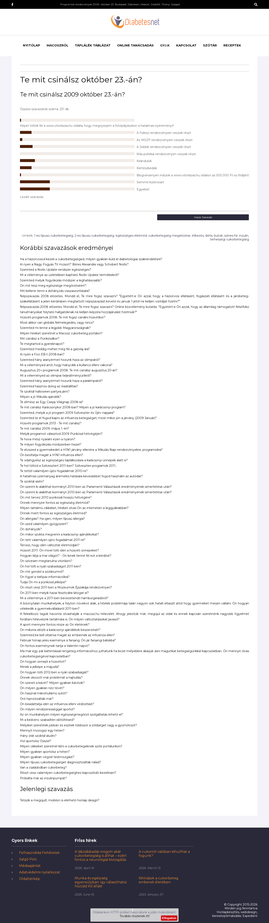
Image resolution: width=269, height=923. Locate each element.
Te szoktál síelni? (32, 481)
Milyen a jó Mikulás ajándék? (40, 397)
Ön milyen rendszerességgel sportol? (47, 709)
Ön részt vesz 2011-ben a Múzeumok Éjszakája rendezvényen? (66, 587)
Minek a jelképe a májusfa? (39, 667)
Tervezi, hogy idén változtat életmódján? (49, 545)
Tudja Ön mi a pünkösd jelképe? (43, 582)
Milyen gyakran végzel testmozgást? (47, 757)
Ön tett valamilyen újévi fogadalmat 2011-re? (52, 540)
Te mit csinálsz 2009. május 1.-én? (44, 428)
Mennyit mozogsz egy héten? (42, 730)
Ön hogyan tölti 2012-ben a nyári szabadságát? (54, 672)
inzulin (243, 235)
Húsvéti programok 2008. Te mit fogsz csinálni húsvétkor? (62, 317)
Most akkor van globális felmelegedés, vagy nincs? (57, 322)
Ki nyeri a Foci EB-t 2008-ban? (42, 354)
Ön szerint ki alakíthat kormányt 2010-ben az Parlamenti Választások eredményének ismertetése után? (96, 487)
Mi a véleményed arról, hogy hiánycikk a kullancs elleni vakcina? (66, 365)
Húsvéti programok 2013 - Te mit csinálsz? (51, 423)
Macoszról (57, 45)
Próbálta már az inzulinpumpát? (43, 778)
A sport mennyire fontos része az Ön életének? (55, 624)
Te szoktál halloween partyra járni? (45, 391)
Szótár (210, 45)
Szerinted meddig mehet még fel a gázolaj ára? (55, 349)
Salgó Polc (28, 859)
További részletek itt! (135, 916)
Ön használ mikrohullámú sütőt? (43, 693)
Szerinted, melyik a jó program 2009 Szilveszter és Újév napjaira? (67, 413)
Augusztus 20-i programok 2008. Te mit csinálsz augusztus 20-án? (68, 370)
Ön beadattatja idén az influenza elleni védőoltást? (57, 704)
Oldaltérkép (29, 879)
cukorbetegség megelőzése (169, 235)
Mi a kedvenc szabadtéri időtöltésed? (47, 720)
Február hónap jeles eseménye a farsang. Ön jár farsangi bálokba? (68, 640)
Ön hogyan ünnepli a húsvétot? (43, 661)
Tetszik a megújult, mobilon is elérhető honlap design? (59, 800)
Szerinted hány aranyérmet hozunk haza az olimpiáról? (60, 360)
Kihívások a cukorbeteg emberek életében (158, 880)
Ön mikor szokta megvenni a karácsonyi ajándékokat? (59, 534)
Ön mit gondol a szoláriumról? (42, 572)
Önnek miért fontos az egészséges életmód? (53, 513)
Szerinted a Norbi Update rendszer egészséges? (55, 270)
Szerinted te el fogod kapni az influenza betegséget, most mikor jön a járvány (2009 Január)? (88, 418)
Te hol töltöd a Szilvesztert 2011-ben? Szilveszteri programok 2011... (68, 466)
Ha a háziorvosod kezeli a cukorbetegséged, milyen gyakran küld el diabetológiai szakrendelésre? (91, 259)
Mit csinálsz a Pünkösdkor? (39, 338)
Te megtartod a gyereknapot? (42, 344)
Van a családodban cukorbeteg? (43, 767)
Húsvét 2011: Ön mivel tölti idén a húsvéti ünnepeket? (59, 550)
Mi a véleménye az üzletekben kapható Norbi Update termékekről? (69, 275)
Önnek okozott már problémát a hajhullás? (51, 677)
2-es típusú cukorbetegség (94, 235)
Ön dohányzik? (31, 529)
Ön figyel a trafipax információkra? (45, 577)
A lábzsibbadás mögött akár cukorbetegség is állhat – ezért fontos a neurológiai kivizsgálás (101, 856)
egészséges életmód (131, 235)
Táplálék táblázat (93, 45)
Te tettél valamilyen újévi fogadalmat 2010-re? (54, 471)
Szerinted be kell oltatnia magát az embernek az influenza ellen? (67, 635)
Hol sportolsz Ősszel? (35, 741)
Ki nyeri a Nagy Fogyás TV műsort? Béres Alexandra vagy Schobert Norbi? (74, 264)
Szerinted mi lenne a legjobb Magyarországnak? (55, 328)
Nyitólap (31, 45)
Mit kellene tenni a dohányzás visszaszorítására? (55, 291)
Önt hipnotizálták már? (37, 699)
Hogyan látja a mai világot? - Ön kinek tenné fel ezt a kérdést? (65, 556)
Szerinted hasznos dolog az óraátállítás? (49, 386)
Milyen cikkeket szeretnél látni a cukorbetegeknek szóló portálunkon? (71, 746)
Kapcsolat (186, 45)
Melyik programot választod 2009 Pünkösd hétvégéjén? (61, 434)
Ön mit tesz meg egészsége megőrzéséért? (53, 285)
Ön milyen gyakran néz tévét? (42, 688)
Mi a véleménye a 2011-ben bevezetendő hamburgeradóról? (64, 598)
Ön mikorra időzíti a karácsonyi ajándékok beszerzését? (60, 630)
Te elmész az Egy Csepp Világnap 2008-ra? (51, 402)
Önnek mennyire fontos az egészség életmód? (55, 503)
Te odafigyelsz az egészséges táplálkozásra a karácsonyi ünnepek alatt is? (74, 460)
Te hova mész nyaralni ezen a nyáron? (47, 439)
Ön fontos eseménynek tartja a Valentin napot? (55, 646)
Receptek (232, 45)
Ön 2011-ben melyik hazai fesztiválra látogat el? (54, 593)
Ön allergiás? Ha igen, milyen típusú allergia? (52, 519)
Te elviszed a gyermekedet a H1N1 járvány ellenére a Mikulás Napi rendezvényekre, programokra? (91, 450)
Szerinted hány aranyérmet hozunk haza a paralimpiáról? (61, 381)
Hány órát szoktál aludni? (38, 736)
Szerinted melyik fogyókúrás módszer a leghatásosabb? (61, 280)
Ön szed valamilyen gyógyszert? (44, 524)
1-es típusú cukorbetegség (53, 235)
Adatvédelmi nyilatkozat (39, 872)
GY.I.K (165, 45)
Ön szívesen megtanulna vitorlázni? (46, 561)
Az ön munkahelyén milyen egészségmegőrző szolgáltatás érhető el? (71, 714)
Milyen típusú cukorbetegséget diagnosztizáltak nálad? (60, 762)
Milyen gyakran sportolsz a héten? (45, 752)
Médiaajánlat (30, 866)
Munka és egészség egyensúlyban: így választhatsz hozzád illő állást (101, 882)
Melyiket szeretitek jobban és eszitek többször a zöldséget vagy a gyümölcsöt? (78, 725)
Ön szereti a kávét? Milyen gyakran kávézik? (52, 683)
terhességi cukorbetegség (229, 239)
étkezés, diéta (202, 235)
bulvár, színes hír (226, 235)
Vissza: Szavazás (203, 217)
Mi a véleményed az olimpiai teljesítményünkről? (55, 375)
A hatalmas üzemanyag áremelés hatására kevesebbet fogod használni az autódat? (81, 476)
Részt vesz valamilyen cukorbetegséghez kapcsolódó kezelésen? (68, 773)
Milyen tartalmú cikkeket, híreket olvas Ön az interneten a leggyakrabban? (74, 508)
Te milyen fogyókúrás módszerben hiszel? (50, 444)
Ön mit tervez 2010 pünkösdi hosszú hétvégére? (56, 497)
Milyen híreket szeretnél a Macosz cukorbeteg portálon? (61, 333)
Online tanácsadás (135, 45)
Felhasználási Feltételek (39, 853)
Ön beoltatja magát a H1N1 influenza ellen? (51, 455)
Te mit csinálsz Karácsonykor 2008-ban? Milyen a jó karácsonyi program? (73, 407)
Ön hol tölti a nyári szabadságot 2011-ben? (50, 566)
